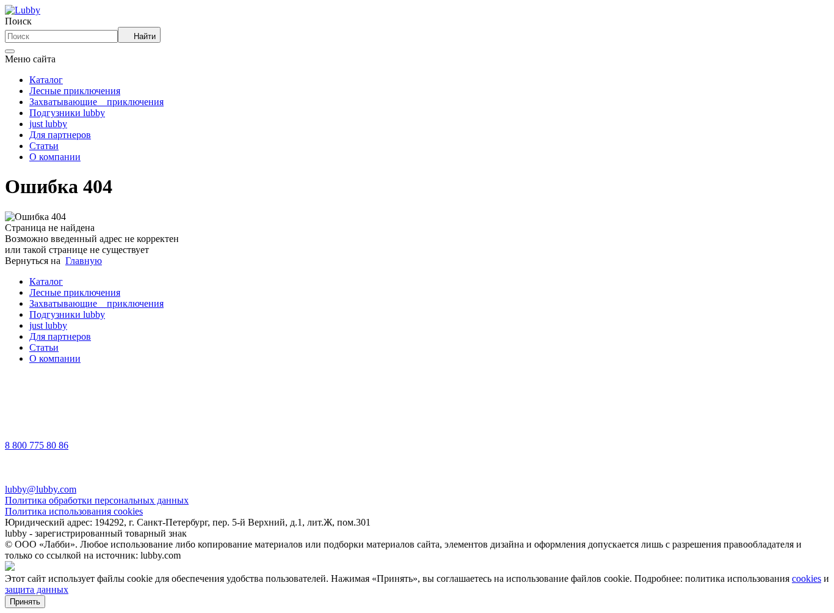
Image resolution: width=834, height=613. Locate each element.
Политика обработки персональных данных (97, 500)
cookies (806, 578)
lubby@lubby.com (40, 489)
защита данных (36, 589)
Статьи (44, 146)
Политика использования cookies (74, 511)
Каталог (46, 80)
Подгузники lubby (67, 113)
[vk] (20, 401)
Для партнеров (60, 135)
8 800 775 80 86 (36, 445)
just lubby (48, 124)
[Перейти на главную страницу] (22, 10)
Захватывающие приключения (96, 102)
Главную (83, 260)
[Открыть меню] (10, 51)
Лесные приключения (74, 91)
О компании (55, 157)
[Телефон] (20, 434)
